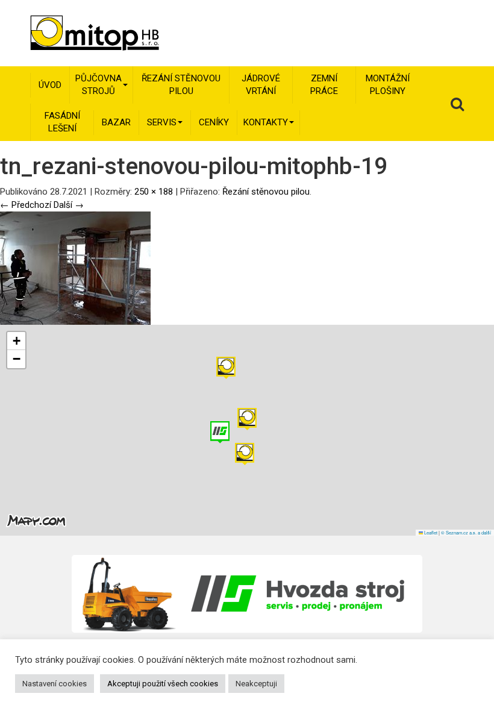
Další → (69, 204)
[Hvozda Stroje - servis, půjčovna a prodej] (247, 593)
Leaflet (430, 532)
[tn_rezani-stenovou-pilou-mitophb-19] (75, 267)
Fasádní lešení (62, 122)
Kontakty (265, 122)
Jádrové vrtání (261, 84)
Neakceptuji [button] (256, 683)
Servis (162, 122)
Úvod (50, 85)
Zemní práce (324, 84)
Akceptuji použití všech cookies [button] (162, 683)
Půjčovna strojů (98, 84)
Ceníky (214, 122)
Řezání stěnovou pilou (181, 84)
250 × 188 (153, 191)
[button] (226, 368)
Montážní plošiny (388, 84)
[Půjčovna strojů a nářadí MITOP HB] (77, 33)
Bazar (116, 122)
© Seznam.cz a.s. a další (466, 532)
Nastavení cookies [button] (54, 683)
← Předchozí (25, 204)
